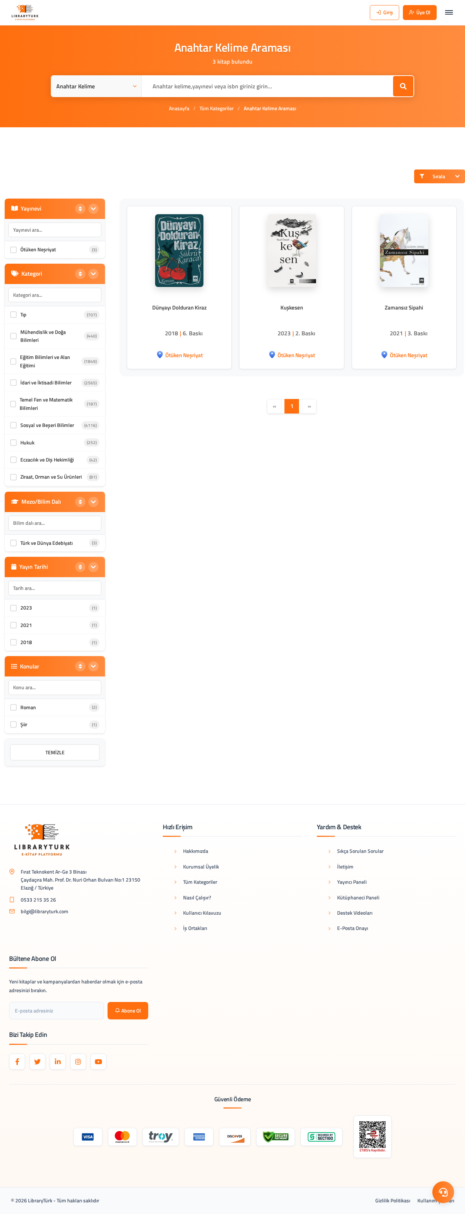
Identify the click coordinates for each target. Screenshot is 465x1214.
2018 (26, 642)
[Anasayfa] (25, 12)
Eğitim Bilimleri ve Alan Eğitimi (45, 361)
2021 (26, 625)
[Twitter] (37, 1062)
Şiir (23, 724)
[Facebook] (17, 1062)
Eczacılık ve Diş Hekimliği (47, 459)
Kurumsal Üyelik (201, 866)
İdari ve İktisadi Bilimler (46, 382)
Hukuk (27, 442)
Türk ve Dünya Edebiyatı (46, 543)
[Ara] (403, 86)
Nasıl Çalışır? (197, 897)
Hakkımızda (195, 851)
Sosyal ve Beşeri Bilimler (47, 425)
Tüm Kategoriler (216, 108)
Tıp (23, 314)
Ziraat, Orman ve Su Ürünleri (51, 476)
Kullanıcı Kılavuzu (202, 913)
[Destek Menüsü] (443, 1192)
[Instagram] (78, 1062)
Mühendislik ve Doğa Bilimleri (43, 336)
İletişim (345, 866)
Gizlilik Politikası (392, 1200)
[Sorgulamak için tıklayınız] (372, 1136)
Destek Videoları (354, 913)
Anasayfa (179, 108)
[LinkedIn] (58, 1062)
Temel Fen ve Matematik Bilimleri (46, 403)
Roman (28, 707)
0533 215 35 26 (38, 899)
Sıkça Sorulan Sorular (360, 851)
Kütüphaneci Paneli (358, 897)
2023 (26, 607)
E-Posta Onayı (352, 928)
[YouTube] (98, 1062)
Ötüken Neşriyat (38, 249)
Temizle (55, 752)
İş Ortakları (195, 928)
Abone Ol (131, 1010)
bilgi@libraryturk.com (44, 911)
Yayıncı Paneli (352, 882)
